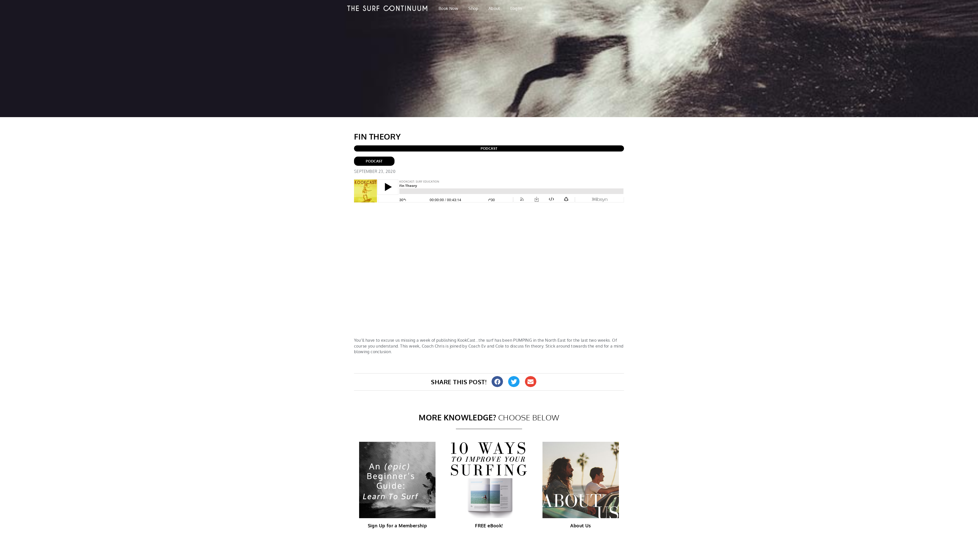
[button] (497, 381)
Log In (516, 8)
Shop (473, 8)
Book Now (448, 8)
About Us (580, 525)
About (494, 8)
